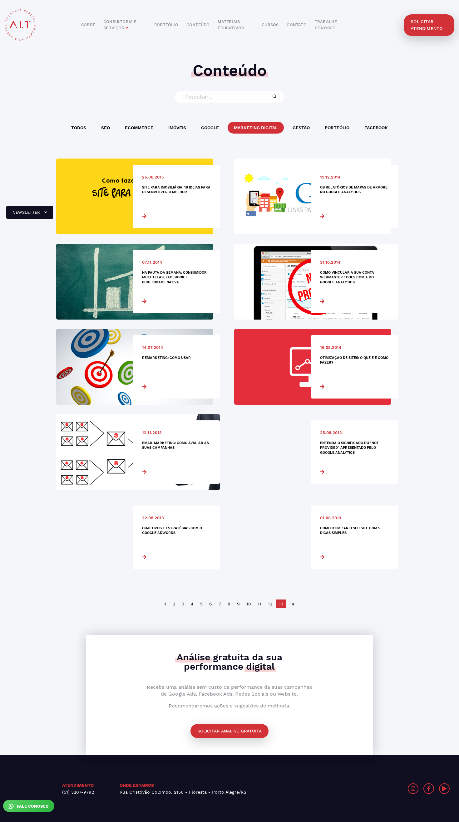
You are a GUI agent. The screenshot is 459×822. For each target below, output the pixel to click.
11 (259, 603)
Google (210, 127)
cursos (270, 24)
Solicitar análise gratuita (229, 730)
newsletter (23, 214)
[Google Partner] (346, 788)
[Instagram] (413, 788)
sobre (88, 24)
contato (296, 24)
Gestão (301, 127)
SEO (105, 127)
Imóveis (177, 127)
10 (248, 603)
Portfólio (337, 127)
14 (292, 603)
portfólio (166, 24)
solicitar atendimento (426, 25)
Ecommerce (139, 127)
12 (270, 603)
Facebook (376, 127)
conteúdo (198, 24)
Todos (78, 127)
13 (281, 603)
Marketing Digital (256, 127)
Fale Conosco (32, 806)
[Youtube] (444, 788)
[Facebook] (428, 788)
